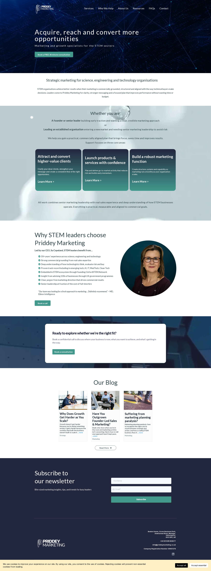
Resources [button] (138, 8)
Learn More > (46, 181)
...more (80, 432)
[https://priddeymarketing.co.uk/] (52, 543)
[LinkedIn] (173, 554)
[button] (73, 416)
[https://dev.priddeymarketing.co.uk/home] (45, 8)
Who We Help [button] (105, 8)
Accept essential (198, 565)
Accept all (181, 565)
